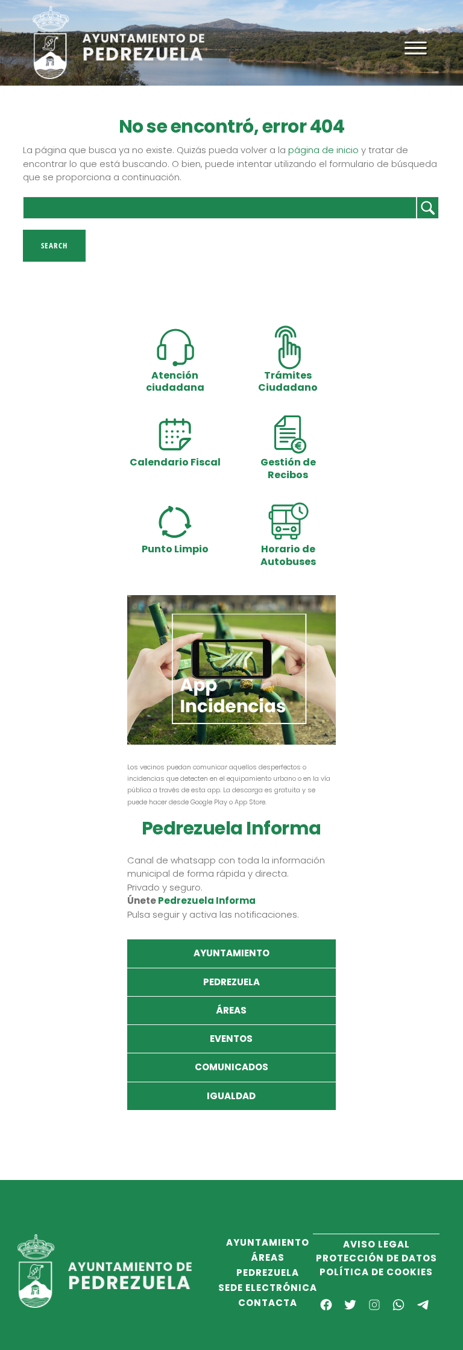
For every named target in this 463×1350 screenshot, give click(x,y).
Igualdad (231, 1096)
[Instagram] (374, 1305)
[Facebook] (326, 1305)
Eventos (231, 1038)
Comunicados (231, 1067)
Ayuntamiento (231, 953)
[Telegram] (423, 1305)
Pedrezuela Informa (207, 900)
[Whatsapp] (398, 1305)
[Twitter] (350, 1305)
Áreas (231, 1010)
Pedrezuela (231, 982)
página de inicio (323, 150)
